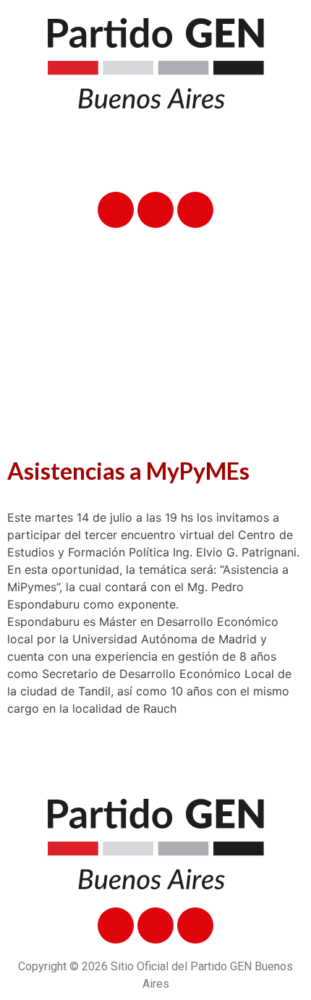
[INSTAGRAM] (195, 210)
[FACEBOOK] (116, 210)
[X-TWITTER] (155, 210)
